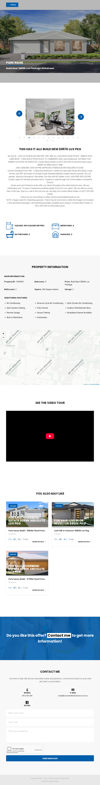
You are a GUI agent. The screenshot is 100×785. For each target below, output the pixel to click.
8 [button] (53, 137)
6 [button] (43, 137)
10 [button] (63, 137)
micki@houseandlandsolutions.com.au (73, 696)
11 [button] (68, 137)
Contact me (59, 635)
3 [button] (29, 137)
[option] (50, 117)
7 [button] (48, 137)
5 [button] (38, 137)
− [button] (3, 337)
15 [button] (52, 140)
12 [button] (73, 137)
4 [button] (34, 137)
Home (13, 5)
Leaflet (86, 384)
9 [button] (58, 137)
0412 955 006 (27, 696)
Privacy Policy (64, 778)
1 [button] (19, 137)
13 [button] (77, 137)
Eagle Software (53, 781)
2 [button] (24, 137)
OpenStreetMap (94, 384)
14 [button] (47, 140)
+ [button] (3, 333)
